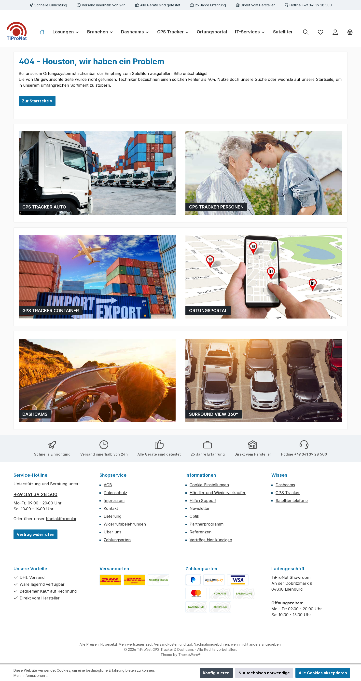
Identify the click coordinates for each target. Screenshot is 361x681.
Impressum (114, 500)
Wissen (279, 475)
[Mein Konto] (335, 32)
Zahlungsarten (117, 539)
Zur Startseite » (37, 100)
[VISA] (238, 579)
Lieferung (112, 516)
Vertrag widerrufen (35, 534)
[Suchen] (306, 32)
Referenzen (200, 531)
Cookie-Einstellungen (209, 484)
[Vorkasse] (220, 593)
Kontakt (111, 508)
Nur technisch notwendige (264, 672)
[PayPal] (193, 579)
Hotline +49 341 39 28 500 (311, 5)
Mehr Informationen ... (31, 675)
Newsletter (200, 508)
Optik (194, 516)
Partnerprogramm (206, 524)
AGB (108, 484)
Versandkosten (166, 644)
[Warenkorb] (350, 32)
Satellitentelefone (292, 500)
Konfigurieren (216, 672)
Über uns (112, 531)
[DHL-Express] (134, 579)
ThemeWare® (189, 655)
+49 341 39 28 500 (35, 494)
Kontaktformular (61, 518)
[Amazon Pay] (214, 579)
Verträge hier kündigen (211, 539)
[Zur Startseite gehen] (17, 32)
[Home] (44, 32)
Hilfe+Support (203, 500)
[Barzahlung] (244, 593)
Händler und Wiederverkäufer (218, 492)
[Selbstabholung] (158, 579)
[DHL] (110, 579)
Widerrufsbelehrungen (125, 524)
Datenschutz (115, 492)
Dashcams (285, 484)
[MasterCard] (196, 593)
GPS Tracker (288, 492)
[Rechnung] (220, 606)
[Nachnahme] (196, 606)
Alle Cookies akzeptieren (323, 672)
